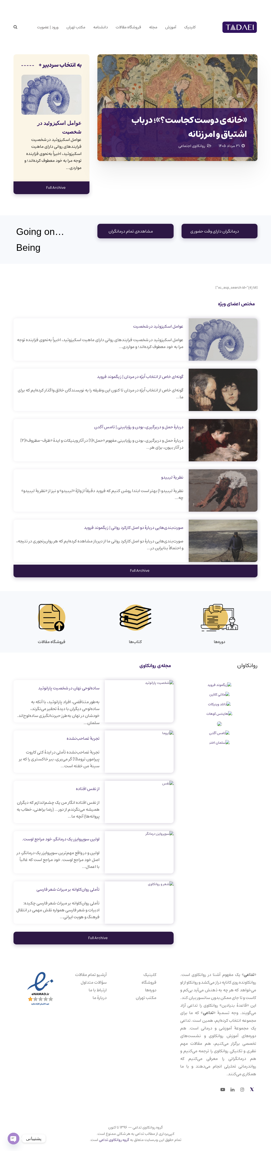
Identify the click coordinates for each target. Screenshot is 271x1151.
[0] (27, 27)
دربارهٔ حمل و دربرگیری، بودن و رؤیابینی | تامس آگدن (138, 427)
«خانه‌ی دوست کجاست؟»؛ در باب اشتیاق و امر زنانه (189, 127)
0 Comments (37, 161)
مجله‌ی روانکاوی (155, 666)
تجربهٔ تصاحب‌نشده (83, 738)
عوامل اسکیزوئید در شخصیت (158, 326)
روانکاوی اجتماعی (191, 146)
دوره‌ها (150, 990)
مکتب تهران (146, 997)
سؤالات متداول (94, 982)
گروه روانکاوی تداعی (114, 1140)
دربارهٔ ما (100, 997)
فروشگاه (149, 982)
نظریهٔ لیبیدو (172, 477)
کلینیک (149, 974)
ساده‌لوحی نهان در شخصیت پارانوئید (69, 688)
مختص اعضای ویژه (236, 304)
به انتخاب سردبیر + (60, 65)
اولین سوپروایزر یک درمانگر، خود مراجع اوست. (61, 839)
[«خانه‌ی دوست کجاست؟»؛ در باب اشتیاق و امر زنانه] (177, 107)
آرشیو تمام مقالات (91, 974)
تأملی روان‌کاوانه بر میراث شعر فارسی (68, 889)
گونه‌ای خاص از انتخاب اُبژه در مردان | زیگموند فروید (140, 376)
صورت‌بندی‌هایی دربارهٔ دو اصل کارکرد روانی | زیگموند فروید (133, 527)
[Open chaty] (13, 1138)
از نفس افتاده (88, 788)
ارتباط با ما (98, 990)
